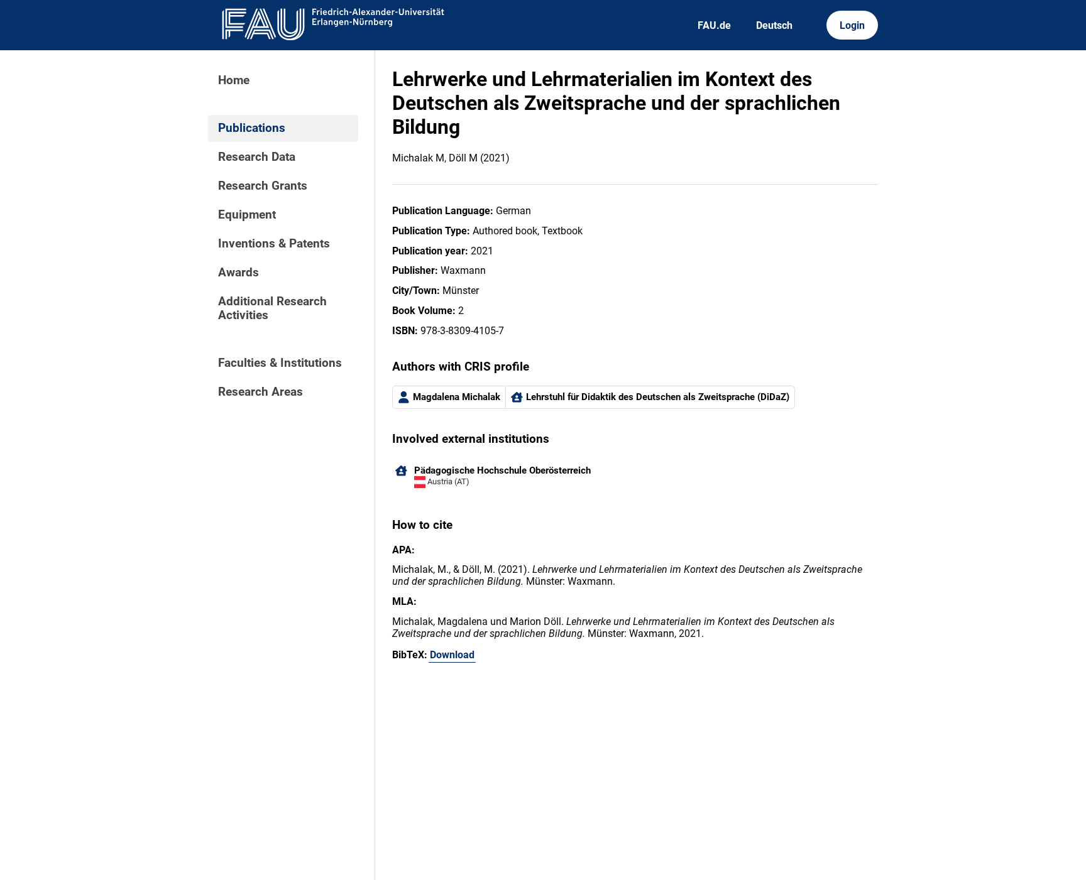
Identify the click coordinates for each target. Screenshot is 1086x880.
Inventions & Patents (274, 244)
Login (852, 25)
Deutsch (774, 25)
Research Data (256, 157)
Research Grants (262, 186)
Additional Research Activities (272, 308)
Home (234, 80)
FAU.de (714, 25)
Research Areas (260, 392)
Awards (238, 273)
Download (452, 655)
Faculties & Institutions (280, 363)
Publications (251, 128)
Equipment (247, 215)
